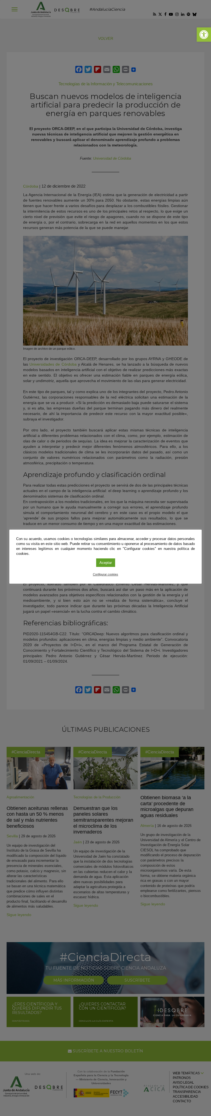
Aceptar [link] (105, 563)
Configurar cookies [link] (105, 574)
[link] (204, 34)
